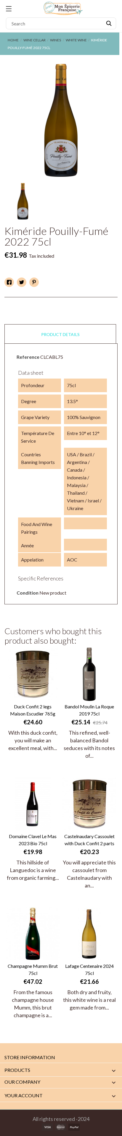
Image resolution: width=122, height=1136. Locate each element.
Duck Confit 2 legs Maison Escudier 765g (32, 710)
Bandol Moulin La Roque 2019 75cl (89, 710)
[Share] (9, 282)
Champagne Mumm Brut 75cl (33, 969)
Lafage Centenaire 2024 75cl (89, 969)
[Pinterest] (34, 282)
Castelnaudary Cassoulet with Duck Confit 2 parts (89, 839)
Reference (28, 357)
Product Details (60, 334)
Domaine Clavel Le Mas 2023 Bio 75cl (33, 839)
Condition (27, 592)
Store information (29, 1057)
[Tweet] (21, 282)
